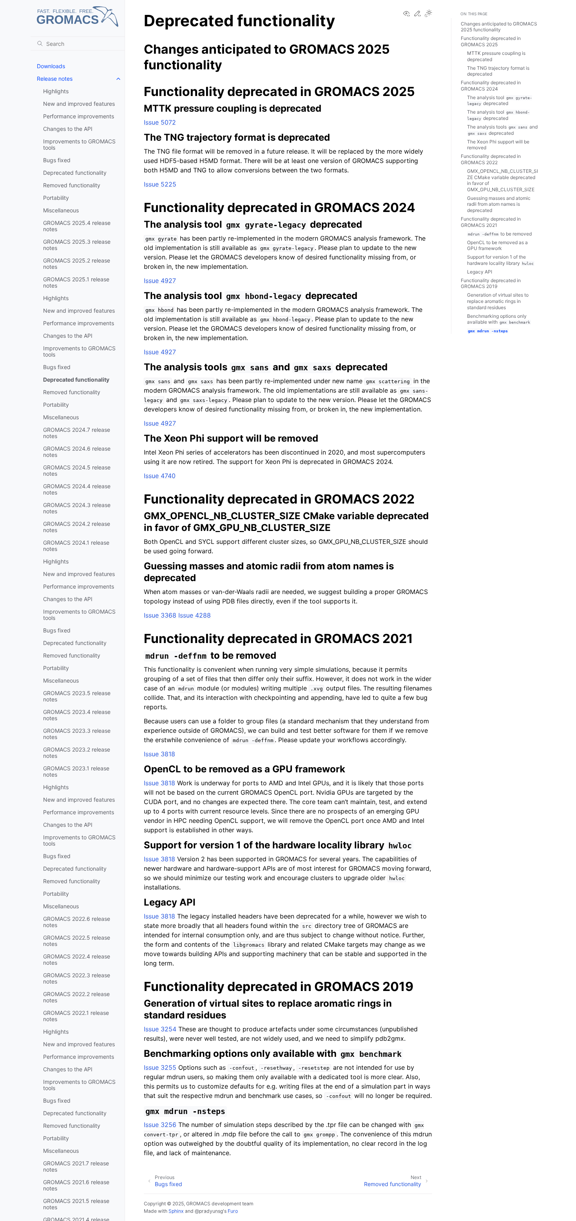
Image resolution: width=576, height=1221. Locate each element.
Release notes (54, 78)
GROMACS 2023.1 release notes (76, 771)
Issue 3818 (159, 754)
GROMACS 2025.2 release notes (76, 263)
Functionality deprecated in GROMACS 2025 (491, 41)
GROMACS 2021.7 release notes (76, 1166)
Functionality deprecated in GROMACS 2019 (491, 283)
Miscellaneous (61, 210)
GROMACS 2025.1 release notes (76, 282)
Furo (233, 1211)
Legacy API (479, 272)
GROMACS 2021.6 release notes (76, 1185)
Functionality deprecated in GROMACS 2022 (491, 159)
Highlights (56, 91)
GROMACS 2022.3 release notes (76, 978)
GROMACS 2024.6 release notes (76, 451)
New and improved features (79, 103)
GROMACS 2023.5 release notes (76, 696)
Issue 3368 (160, 615)
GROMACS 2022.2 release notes (76, 997)
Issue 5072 (160, 122)
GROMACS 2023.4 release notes (76, 714)
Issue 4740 (160, 476)
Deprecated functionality (75, 172)
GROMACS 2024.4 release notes (76, 489)
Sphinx (176, 1211)
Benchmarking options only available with (498, 319)
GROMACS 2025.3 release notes (76, 244)
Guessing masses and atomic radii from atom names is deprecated (499, 204)
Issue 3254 (160, 1029)
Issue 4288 (194, 615)
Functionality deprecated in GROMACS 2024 (491, 86)
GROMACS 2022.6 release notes (76, 921)
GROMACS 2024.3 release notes (76, 508)
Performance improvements (78, 116)
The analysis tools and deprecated (502, 130)
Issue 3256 (160, 1125)
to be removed (500, 234)
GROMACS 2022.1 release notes (76, 1015)
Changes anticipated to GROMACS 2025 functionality (499, 27)
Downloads (51, 66)
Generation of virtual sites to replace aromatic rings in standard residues (498, 301)
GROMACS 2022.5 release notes (76, 940)
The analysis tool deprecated (499, 100)
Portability (56, 197)
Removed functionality (71, 185)
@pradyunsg (209, 1211)
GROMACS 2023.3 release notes (76, 733)
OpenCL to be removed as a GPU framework (497, 245)
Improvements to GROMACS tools (79, 144)
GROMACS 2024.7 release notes (76, 432)
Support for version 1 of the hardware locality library (500, 260)
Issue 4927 (160, 280)
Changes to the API (67, 128)
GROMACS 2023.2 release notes (76, 752)
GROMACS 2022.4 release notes (76, 959)
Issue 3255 (160, 1067)
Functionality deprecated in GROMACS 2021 (491, 222)
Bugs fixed (57, 160)
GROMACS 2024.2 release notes (76, 526)
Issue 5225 (160, 184)
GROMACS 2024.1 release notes (76, 545)
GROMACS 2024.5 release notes (76, 470)
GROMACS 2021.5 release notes (76, 1203)
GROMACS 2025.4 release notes (76, 225)
